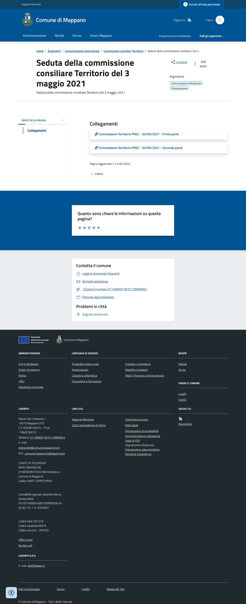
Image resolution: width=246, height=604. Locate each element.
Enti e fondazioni (29, 364)
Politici (22, 375)
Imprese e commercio (138, 364)
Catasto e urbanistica (84, 375)
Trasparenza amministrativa (175, 36)
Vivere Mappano (101, 35)
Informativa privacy (136, 419)
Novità (59, 35)
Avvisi (181, 370)
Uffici (21, 381)
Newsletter (185, 424)
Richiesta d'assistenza (138, 454)
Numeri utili (25, 545)
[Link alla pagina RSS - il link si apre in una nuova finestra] (189, 20)
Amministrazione (34, 35)
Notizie (182, 364)
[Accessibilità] (11, 593)
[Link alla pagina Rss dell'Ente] (180, 419)
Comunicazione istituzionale (82, 51)
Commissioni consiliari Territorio (123, 51)
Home (40, 51)
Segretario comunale (31, 387)
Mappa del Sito (115, 589)
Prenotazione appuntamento (142, 449)
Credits (85, 589)
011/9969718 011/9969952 (47, 437)
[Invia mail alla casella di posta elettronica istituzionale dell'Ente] (39, 448)
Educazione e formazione (87, 381)
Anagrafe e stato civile (85, 364)
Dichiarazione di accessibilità (142, 431)
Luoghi (182, 394)
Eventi (182, 399)
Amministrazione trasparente (142, 436)
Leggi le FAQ (132, 440)
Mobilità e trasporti (136, 370)
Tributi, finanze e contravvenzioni (144, 375)
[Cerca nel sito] (218, 20)
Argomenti (54, 51)
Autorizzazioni (80, 370)
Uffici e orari (26, 540)
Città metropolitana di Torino (89, 425)
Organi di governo (29, 370)
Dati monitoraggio (29, 589)
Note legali (131, 425)
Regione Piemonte (31, 4)
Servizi (76, 35)
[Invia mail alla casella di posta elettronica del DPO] (36, 565)
